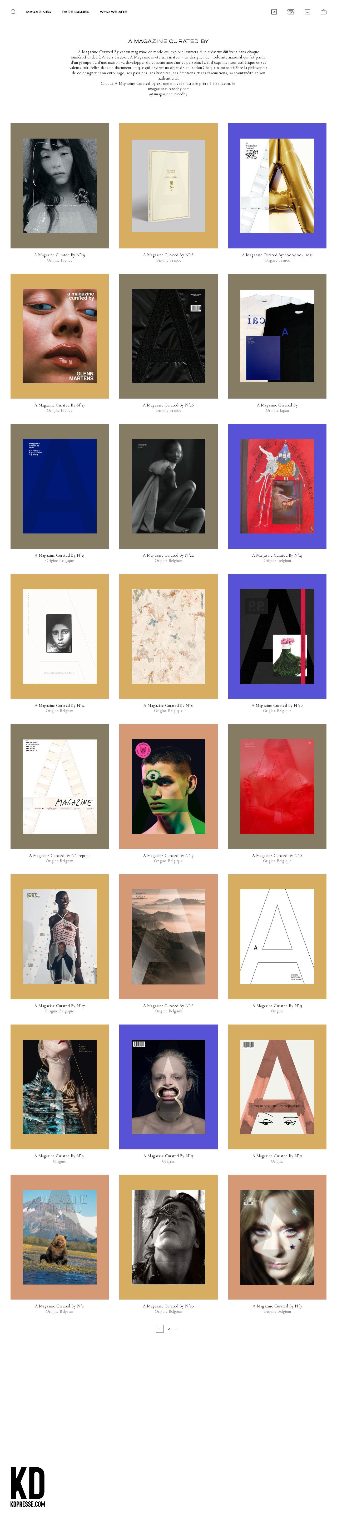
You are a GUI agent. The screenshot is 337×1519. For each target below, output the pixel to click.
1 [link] (160, 1329)
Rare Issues (76, 12)
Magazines (38, 12)
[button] (13, 11)
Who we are (113, 12)
